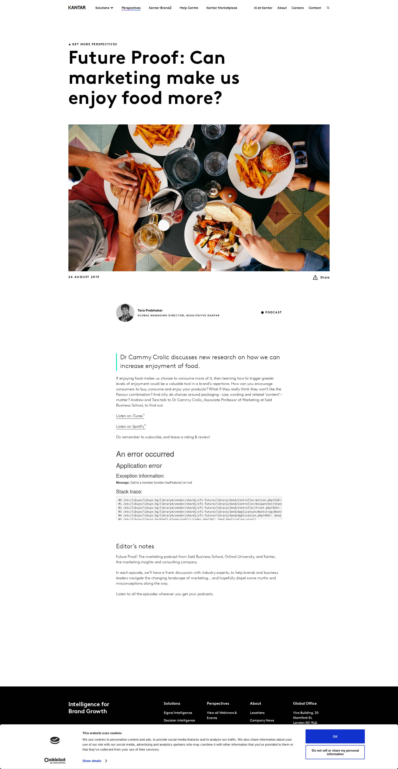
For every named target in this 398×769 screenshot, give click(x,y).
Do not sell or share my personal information (335, 752)
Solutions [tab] (102, 8)
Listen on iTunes (129, 416)
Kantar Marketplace (221, 8)
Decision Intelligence (179, 720)
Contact (315, 8)
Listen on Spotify (130, 427)
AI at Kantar (263, 8)
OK (335, 736)
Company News (262, 720)
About (282, 8)
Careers (297, 8)
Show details (92, 761)
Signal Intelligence (178, 713)
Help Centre (189, 8)
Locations (257, 713)
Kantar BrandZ (160, 8)
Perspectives (131, 8)
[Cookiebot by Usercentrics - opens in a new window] (55, 761)
